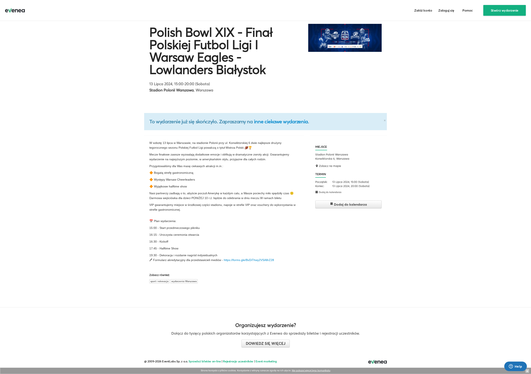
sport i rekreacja (159, 281)
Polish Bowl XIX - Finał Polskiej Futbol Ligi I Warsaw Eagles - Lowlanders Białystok (211, 50)
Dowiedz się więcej (265, 343)
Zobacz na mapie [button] (329, 166)
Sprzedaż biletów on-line (205, 361)
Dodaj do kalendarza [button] (329, 192)
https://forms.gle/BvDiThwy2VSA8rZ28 (249, 260)
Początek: (321, 181)
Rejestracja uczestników (238, 361)
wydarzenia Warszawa (184, 281)
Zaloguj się (446, 10)
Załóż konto (423, 10)
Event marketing (266, 361)
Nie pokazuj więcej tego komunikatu (311, 370)
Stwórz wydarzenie (504, 10)
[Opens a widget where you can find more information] (515, 367)
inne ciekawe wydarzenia (281, 121)
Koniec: (319, 186)
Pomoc (467, 10)
